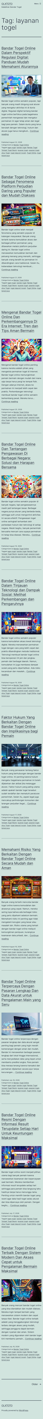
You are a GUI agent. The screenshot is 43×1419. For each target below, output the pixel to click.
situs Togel (6, 153)
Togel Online (31, 153)
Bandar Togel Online (21, 145)
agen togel (12, 147)
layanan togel (23, 150)
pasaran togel (34, 150)
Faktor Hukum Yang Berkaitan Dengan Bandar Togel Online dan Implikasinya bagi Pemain (20, 726)
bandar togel (21, 147)
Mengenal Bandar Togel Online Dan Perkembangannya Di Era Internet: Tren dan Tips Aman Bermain (21, 321)
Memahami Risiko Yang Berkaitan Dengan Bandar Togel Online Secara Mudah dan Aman (21, 858)
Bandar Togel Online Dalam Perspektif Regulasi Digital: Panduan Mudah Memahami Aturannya (20, 57)
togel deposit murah (18, 153)
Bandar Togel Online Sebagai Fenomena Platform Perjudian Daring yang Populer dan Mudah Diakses (19, 186)
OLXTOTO (7, 3)
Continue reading (10, 270)
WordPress (23, 1410)
